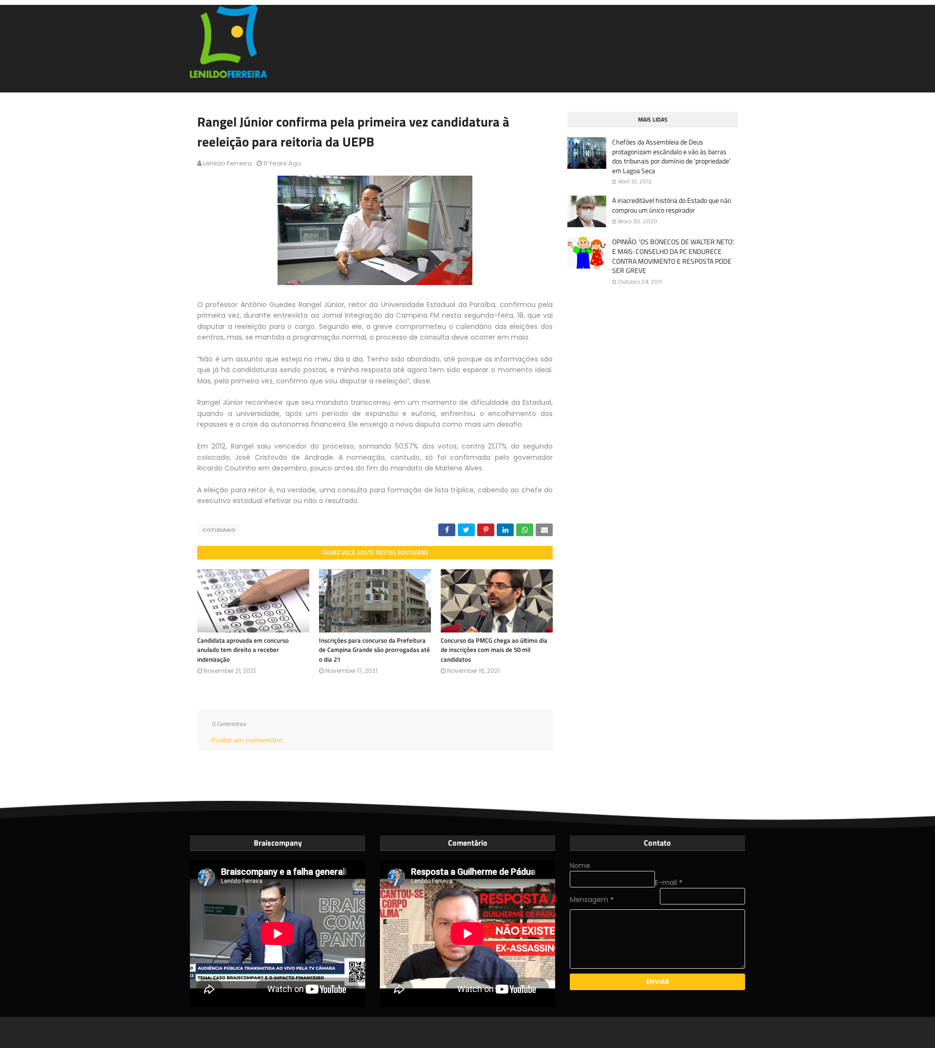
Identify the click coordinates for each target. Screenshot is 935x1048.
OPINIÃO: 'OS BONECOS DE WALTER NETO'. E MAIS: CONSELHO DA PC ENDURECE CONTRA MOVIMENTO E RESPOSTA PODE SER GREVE (673, 256)
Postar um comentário (247, 740)
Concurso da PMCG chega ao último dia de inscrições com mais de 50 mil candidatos (494, 649)
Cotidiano (218, 530)
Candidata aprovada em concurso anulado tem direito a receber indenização (243, 649)
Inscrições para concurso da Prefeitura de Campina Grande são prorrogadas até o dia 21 (374, 649)
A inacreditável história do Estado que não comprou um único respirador (671, 205)
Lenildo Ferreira (227, 163)
